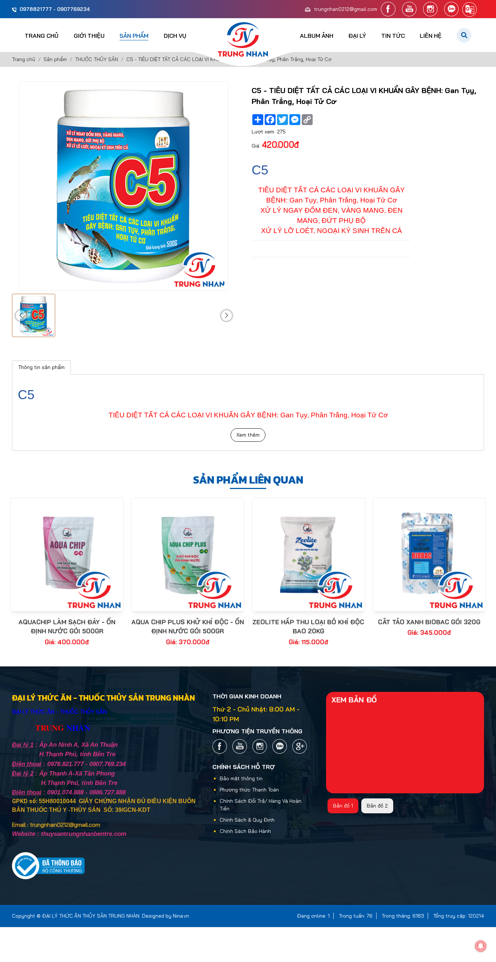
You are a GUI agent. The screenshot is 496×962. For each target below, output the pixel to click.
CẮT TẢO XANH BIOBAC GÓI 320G (429, 622)
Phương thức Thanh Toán (249, 789)
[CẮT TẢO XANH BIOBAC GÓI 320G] (429, 555)
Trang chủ (41, 35)
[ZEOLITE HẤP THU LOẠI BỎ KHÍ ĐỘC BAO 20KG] (308, 555)
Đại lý (357, 35)
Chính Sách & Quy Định (247, 820)
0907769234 (73, 9)
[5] (299, 746)
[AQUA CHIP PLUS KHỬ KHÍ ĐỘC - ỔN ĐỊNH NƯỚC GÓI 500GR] (188, 555)
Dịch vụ (175, 35)
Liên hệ (431, 35)
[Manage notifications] (481, 946)
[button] (21, 315)
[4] (451, 9)
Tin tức (393, 35)
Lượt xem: (263, 131)
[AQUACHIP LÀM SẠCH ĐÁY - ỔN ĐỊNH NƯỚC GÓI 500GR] (67, 555)
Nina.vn (181, 916)
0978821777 (36, 9)
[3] (430, 9)
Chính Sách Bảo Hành (245, 831)
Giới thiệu (89, 35)
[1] (388, 9)
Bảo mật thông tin (241, 778)
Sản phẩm (134, 35)
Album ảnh (316, 35)
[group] (33, 315)
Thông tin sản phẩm (41, 367)
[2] (409, 9)
